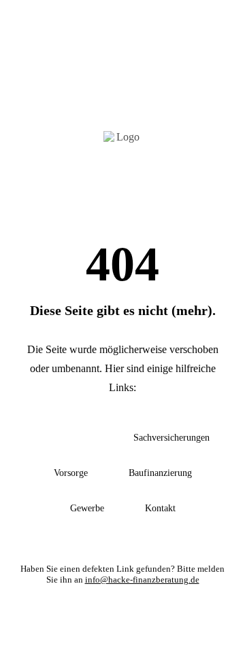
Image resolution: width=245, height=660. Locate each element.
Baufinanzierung (160, 473)
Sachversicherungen (171, 438)
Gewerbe (87, 508)
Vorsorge (71, 473)
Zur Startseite (64, 438)
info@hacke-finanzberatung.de (142, 579)
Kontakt (160, 508)
